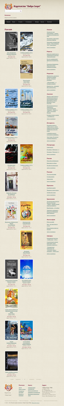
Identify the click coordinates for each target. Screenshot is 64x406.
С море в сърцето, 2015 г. (26, 165)
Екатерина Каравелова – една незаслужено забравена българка (53, 66)
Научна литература (33, 390)
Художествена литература (31, 388)
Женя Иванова (26, 252)
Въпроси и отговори (21, 394)
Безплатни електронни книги (50, 400)
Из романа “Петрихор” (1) (53, 149)
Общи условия (22, 389)
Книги (13, 22)
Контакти (49, 21)
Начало (8, 21)
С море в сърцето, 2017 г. (26, 109)
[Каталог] (8, 7)
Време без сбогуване (11, 193)
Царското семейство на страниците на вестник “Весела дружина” (53, 55)
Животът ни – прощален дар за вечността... (53, 86)
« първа (12, 379)
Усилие (11, 341)
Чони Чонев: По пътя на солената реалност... (52, 137)
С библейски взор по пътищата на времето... (53, 134)
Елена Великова (26, 223)
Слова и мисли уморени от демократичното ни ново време (11, 311)
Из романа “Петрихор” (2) (53, 152)
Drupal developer (35, 403)
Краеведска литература (34, 392)
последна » (39, 379)
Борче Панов (26, 82)
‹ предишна (17, 379)
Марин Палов (11, 314)
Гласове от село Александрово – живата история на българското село (53, 34)
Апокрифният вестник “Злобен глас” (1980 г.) (52, 239)
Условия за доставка (21, 391)
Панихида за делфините (52, 161)
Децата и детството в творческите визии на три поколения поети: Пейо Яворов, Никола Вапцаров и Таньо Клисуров (52, 100)
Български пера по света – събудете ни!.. (53, 115)
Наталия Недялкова (11, 54)
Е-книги (20, 22)
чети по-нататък (51, 47)
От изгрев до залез (26, 280)
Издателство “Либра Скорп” (27, 6)
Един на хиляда (50, 222)
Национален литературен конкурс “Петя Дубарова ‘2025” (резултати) (53, 44)
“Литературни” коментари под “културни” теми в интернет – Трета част (53, 249)
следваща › (31, 379)
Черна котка (50, 179)
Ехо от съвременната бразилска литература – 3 (53, 60)
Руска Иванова (11, 225)
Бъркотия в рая (26, 222)
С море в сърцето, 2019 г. (26, 52)
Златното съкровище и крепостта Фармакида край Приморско (52, 212)
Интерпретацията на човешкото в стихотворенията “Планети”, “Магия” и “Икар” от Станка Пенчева (52, 109)
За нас (42, 22)
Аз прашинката (50, 176)
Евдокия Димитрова (11, 343)
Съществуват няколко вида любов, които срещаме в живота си (52, 243)
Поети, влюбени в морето (11, 372)
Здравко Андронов (26, 344)
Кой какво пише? (11, 165)
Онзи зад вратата (11, 52)
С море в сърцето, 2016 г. (11, 137)
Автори (37, 21)
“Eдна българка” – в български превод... (51, 83)
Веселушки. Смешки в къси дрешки (11, 222)
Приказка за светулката (53, 190)
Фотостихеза (26, 80)
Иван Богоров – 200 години (53, 208)
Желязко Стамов (11, 282)
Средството (50, 147)
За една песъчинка (51, 192)
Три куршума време (51, 174)
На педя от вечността (52, 165)
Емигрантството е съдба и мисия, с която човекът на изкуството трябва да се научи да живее (52, 128)
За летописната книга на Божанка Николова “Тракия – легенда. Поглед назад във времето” (53, 203)
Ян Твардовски (11, 194)
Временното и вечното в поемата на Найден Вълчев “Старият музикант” (53, 78)
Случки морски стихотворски (26, 342)
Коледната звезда (51, 188)
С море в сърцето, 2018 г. (11, 109)
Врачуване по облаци (52, 163)
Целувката (26, 251)
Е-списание (28, 22)
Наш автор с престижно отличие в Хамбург (53, 39)
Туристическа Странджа (11, 280)
